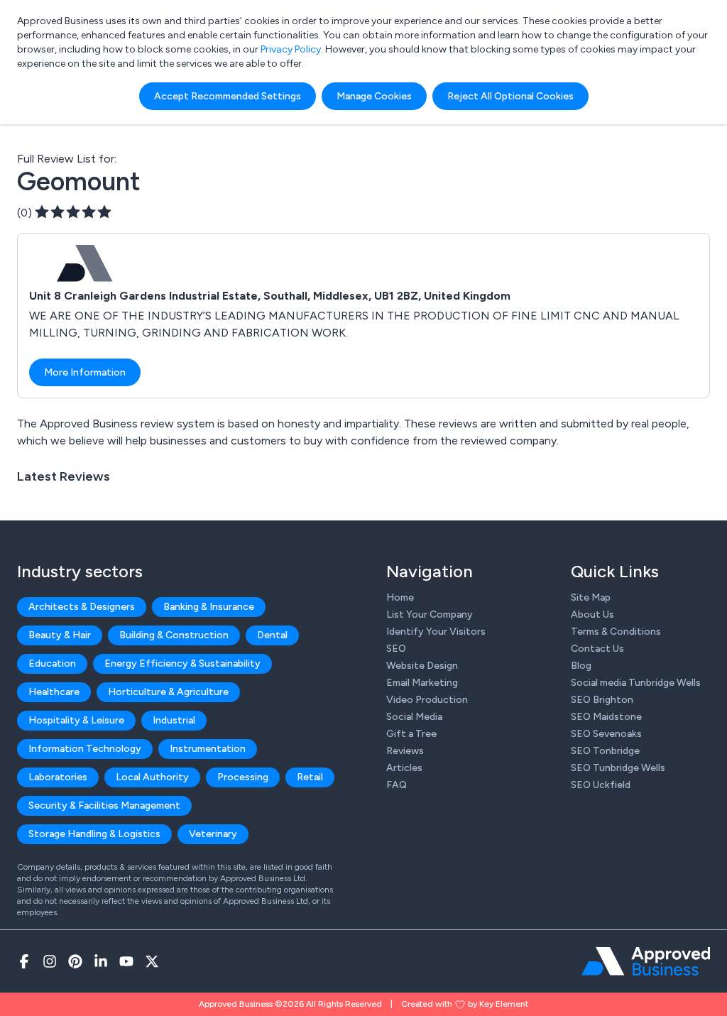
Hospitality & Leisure (76, 720)
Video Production (427, 700)
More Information (85, 372)
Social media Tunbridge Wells (636, 683)
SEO (396, 649)
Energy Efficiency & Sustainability (182, 663)
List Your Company (429, 614)
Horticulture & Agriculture (168, 692)
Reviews (405, 751)
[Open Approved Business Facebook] (24, 961)
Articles (404, 768)
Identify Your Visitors (436, 632)
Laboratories (57, 777)
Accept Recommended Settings (227, 96)
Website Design (422, 666)
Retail (310, 777)
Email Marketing (422, 683)
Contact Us (597, 649)
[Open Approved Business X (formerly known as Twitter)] (152, 961)
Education (52, 663)
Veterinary (213, 834)
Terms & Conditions (616, 632)
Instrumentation (208, 749)
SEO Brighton (602, 700)
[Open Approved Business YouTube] (126, 961)
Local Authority (152, 777)
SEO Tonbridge (605, 751)
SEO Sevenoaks (606, 734)
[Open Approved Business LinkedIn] (101, 961)
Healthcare (54, 692)
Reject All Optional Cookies (510, 96)
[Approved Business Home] (645, 961)
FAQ (396, 785)
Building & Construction (174, 635)
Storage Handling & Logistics (94, 834)
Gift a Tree (411, 734)
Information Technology (84, 749)
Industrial (174, 720)
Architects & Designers (81, 607)
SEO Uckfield (600, 785)
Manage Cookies (374, 96)
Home (400, 597)
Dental (272, 635)
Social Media (414, 717)
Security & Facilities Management (104, 805)
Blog (581, 666)
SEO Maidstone (606, 717)
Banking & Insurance (208, 607)
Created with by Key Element (464, 1004)
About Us (592, 614)
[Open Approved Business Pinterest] (75, 961)
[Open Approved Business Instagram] (50, 961)
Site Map (591, 597)
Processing (242, 777)
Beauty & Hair (59, 635)
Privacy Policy (291, 49)
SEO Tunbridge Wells (618, 768)
